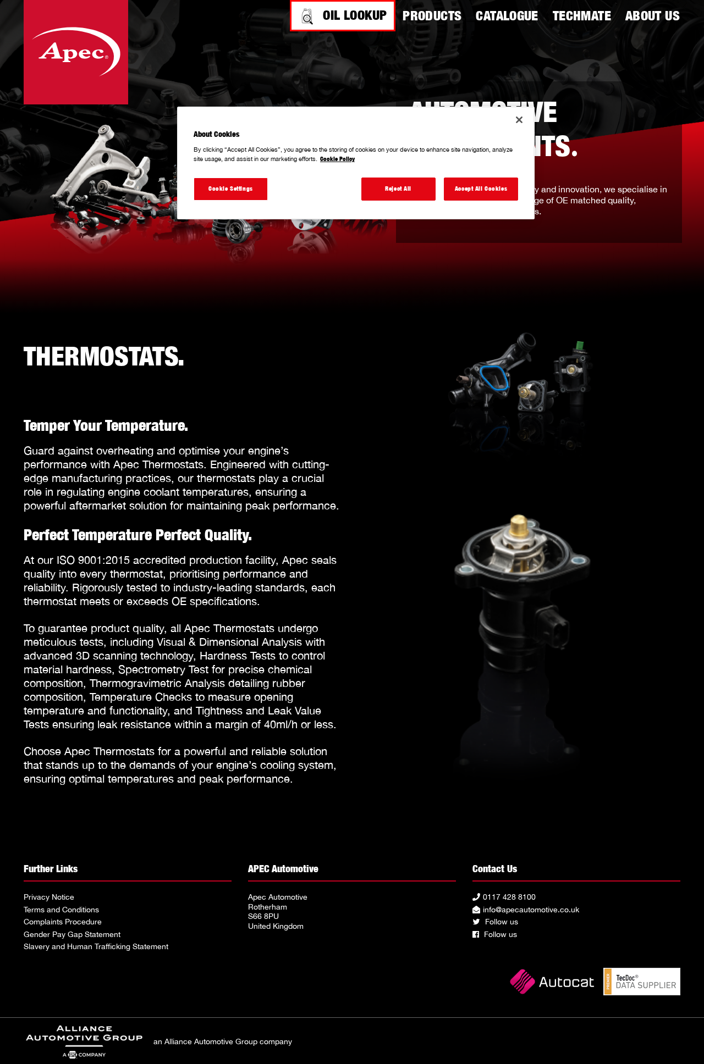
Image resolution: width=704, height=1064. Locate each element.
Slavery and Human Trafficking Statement (96, 946)
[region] (356, 163)
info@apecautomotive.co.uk (531, 909)
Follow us (500, 921)
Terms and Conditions (61, 909)
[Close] (519, 120)
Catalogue (507, 15)
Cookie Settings (230, 188)
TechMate (582, 15)
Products (432, 15)
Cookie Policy (337, 159)
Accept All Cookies (481, 188)
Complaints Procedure (63, 921)
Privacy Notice (49, 897)
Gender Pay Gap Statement (72, 934)
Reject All (398, 188)
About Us (652, 15)
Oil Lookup (355, 15)
